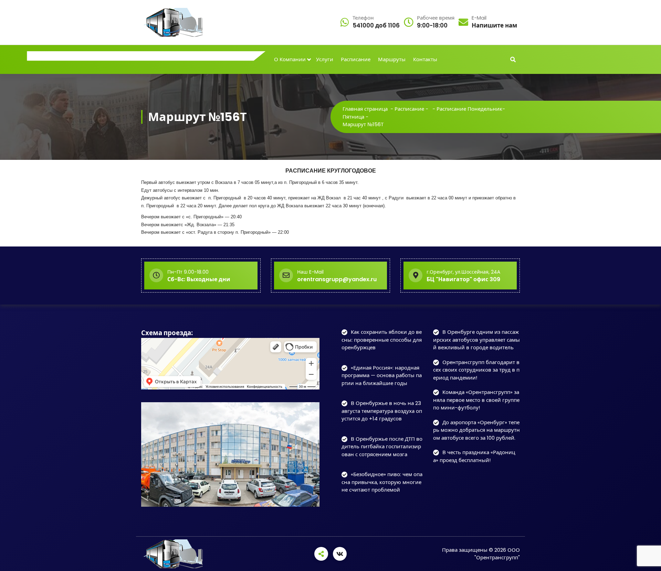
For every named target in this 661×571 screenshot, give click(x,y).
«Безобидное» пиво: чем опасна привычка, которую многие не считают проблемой (382, 482)
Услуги (324, 59)
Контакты (425, 59)
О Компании (290, 59)
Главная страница (365, 108)
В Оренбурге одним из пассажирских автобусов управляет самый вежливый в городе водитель (476, 339)
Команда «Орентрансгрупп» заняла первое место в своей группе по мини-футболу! (476, 399)
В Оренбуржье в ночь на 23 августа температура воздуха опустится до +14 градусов (382, 410)
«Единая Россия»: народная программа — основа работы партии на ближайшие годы (382, 375)
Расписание (355, 59)
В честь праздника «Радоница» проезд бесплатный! (474, 456)
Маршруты (392, 59)
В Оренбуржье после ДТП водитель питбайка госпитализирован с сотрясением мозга (382, 446)
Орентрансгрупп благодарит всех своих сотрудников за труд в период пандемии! (476, 370)
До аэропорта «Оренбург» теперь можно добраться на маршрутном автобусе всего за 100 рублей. (476, 430)
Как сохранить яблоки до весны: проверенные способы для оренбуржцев (382, 339)
